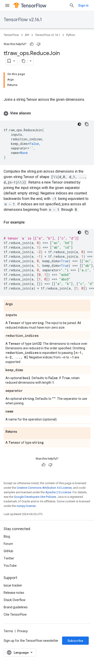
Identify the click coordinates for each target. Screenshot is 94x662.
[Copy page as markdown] (23, 61)
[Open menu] (7, 5)
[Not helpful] (38, 44)
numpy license (26, 506)
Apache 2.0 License (58, 492)
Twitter (9, 558)
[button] (47, 113)
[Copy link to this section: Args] (17, 304)
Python (70, 35)
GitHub (8, 551)
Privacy (22, 631)
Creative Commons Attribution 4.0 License (44, 487)
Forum (8, 544)
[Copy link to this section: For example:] (29, 222)
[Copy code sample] (86, 124)
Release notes (14, 592)
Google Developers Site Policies (35, 496)
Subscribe (75, 641)
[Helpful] (31, 44)
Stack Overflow (15, 600)
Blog (7, 536)
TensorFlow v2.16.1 (23, 20)
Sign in (83, 5)
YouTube (10, 565)
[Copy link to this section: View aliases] (35, 113)
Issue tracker (13, 585)
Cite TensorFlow (15, 614)
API (27, 35)
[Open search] (72, 5)
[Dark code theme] (79, 124)
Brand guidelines (16, 607)
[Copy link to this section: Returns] (21, 432)
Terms (8, 631)
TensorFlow (11, 35)
